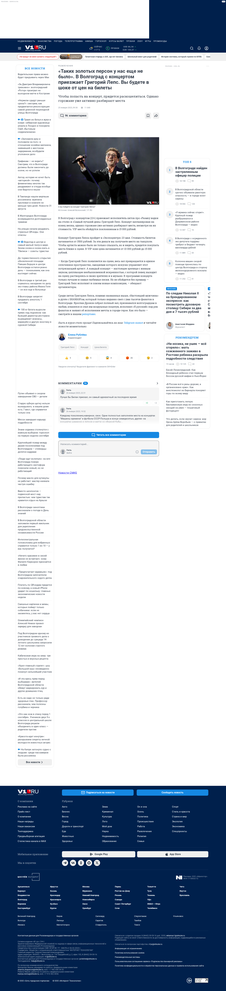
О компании (24, 816)
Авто (64, 806)
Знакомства (45, 41)
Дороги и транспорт (73, 826)
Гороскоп (101, 41)
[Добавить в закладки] (148, 116)
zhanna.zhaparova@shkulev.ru (30, 970)
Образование (109, 841)
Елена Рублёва (77, 334)
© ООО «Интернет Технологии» (67, 981)
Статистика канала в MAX (32, 841)
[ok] (81, 863)
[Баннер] (71, 56)
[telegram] (65, 863)
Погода (58, 41)
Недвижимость (26, 41)
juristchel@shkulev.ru (88, 959)
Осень (140, 811)
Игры (148, 41)
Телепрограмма (74, 41)
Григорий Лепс (68, 347)
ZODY (140, 41)
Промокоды (160, 41)
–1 (155, 427)
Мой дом (107, 826)
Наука (105, 831)
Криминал (107, 811)
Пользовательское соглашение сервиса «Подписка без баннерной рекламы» (148, 961)
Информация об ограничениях (128, 948)
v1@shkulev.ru (51, 957)
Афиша (89, 41)
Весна (65, 816)
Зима (105, 806)
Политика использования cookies (129, 953)
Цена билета (101, 347)
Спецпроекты (179, 831)
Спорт (175, 806)
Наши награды (26, 821)
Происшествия (145, 821)
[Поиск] (191, 48)
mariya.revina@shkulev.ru (28, 974)
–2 (155, 403)
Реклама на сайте (27, 806)
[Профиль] (206, 48)
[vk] (73, 863)
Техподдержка (25, 831)
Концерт (84, 347)
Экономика (178, 826)
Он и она (142, 806)
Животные (68, 836)
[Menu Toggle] (19, 48)
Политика (142, 816)
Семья (140, 841)
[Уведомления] (199, 48)
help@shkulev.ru (38, 961)
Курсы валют (116, 41)
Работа (141, 826)
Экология (177, 821)
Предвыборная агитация (31, 836)
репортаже (88, 314)
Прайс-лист (24, 811)
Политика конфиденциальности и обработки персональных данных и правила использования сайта (159, 966)
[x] (97, 863)
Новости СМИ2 (67, 472)
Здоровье (67, 841)
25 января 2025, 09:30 (68, 108)
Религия (141, 836)
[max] (89, 863)
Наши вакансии (26, 826)
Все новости (35, 68)
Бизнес (66, 811)
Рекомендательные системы (127, 957)
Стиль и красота (181, 811)
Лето (104, 821)
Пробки (130, 41)
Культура (107, 816)
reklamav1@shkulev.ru (175, 936)
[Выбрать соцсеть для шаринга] (156, 116)
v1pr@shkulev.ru (155, 944)
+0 (147, 403)
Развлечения (144, 831)
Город (65, 821)
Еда (64, 831)
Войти (69, 453)
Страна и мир (179, 816)
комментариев (75, 115)
